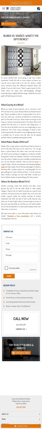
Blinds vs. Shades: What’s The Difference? (18, 306)
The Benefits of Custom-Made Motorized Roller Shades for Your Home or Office (22, 292)
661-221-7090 (21, 407)
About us (5, 414)
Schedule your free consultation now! (21, 3)
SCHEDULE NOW (22, 352)
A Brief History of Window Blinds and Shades (19, 298)
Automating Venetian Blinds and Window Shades (20, 302)
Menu (4, 419)
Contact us (20, 329)
